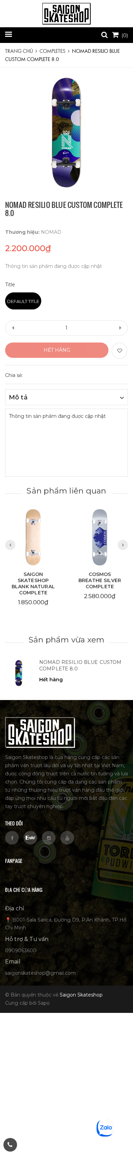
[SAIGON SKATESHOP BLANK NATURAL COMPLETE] (33, 537)
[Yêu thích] (119, 351)
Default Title (23, 301)
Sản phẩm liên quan (66, 491)
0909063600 (20, 950)
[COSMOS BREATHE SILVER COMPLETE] (100, 537)
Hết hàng (57, 350)
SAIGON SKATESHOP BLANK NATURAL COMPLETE (33, 583)
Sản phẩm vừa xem (67, 639)
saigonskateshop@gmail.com (40, 973)
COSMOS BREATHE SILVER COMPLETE (99, 580)
